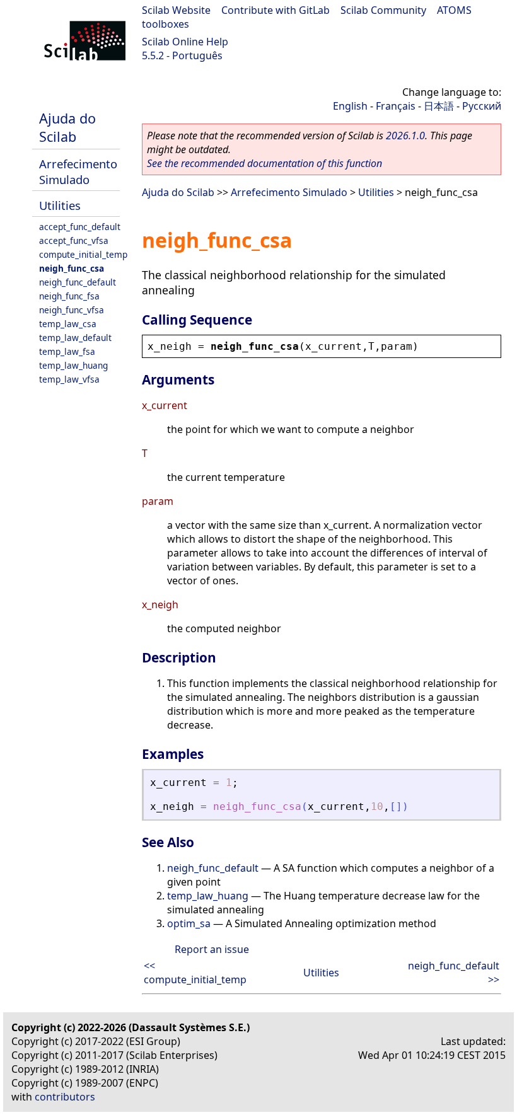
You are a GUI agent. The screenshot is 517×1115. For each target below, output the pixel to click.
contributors (65, 1097)
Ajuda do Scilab (67, 127)
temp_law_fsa (67, 351)
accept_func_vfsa (73, 240)
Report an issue (212, 949)
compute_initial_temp (83, 254)
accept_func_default (79, 227)
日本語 (439, 106)
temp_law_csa (67, 324)
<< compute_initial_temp (195, 972)
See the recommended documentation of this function (264, 163)
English (350, 106)
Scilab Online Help (185, 42)
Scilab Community (383, 10)
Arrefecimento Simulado (78, 171)
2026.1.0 (405, 135)
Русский (481, 106)
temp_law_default (75, 338)
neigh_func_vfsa (71, 310)
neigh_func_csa (71, 268)
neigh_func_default (77, 282)
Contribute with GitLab (275, 10)
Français (395, 106)
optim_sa (189, 923)
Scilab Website (176, 10)
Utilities (60, 205)
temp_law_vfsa (69, 379)
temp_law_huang (73, 365)
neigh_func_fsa (69, 296)
